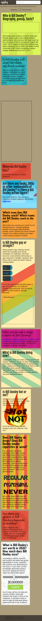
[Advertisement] (16, 131)
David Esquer (18, 339)
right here (7, 201)
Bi (4, 278)
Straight (6, 273)
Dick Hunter (29, 339)
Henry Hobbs (17, 341)
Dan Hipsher (7, 339)
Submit (15, 587)
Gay (4, 268)
